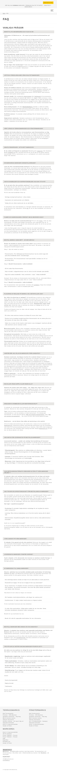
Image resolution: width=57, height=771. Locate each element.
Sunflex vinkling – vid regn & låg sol (13, 721)
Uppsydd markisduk (8, 722)
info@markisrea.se (8, 759)
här (28, 208)
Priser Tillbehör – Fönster (10, 736)
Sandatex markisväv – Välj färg (12, 716)
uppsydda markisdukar (22, 618)
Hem (4, 13)
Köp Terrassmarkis (8, 713)
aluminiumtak (27, 96)
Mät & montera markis (9, 718)
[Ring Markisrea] (39, 3)
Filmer (41, 220)
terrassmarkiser (37, 90)
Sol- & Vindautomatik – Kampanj (38, 721)
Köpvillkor (5, 739)
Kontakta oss (48, 2)
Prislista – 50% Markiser (10, 715)
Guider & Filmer (7, 725)
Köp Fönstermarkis (34, 713)
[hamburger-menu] (52, 10)
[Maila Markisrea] (41, 3)
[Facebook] (36, 3)
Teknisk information (8, 719)
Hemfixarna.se (8, 425)
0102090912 (6, 760)
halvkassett (37, 96)
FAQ (4, 738)
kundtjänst (37, 284)
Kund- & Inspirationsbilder (10, 724)
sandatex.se (11, 152)
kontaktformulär (21, 637)
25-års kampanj (7, 733)
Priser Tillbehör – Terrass (10, 735)
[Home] (8, 10)
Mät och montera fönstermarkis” (35, 414)
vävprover (40, 150)
